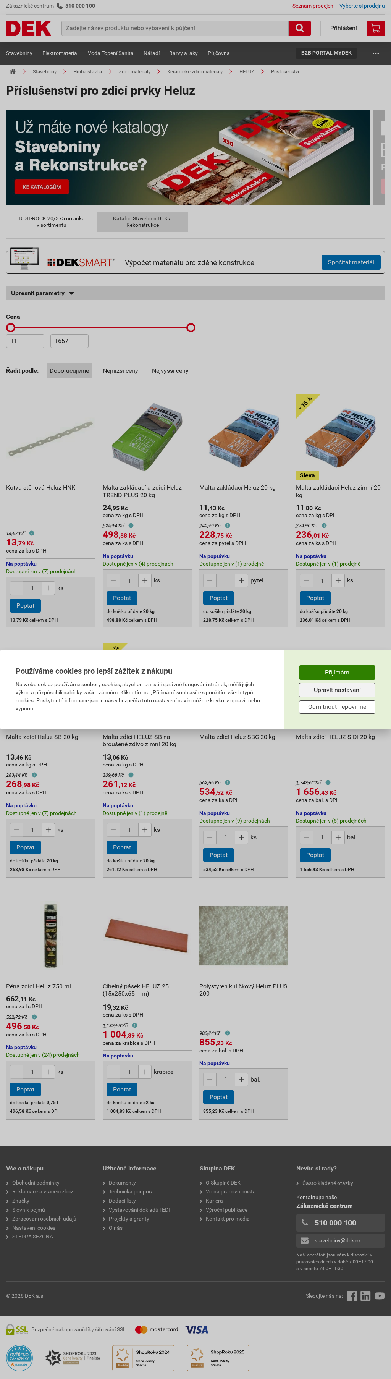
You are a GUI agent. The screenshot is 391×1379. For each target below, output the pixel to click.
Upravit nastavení (337, 690)
